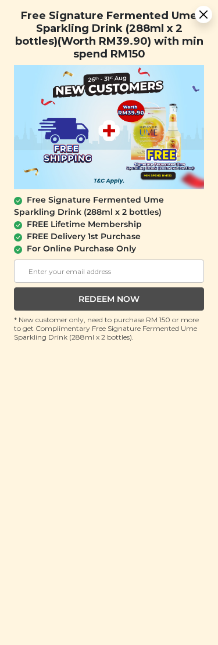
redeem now (109, 299)
